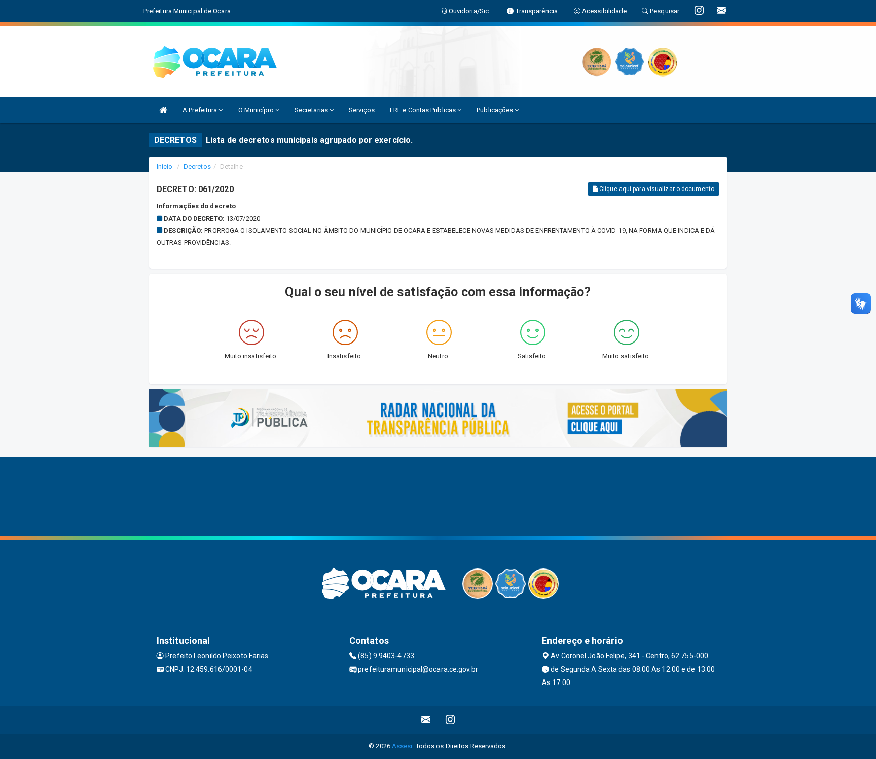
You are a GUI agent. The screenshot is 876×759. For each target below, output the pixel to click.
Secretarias (312, 110)
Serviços (362, 110)
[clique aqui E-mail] (426, 720)
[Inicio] (163, 110)
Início (165, 166)
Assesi (402, 746)
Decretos (197, 166)
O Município (256, 110)
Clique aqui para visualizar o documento (656, 189)
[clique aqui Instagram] (450, 720)
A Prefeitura (200, 110)
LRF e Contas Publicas (423, 110)
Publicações (496, 110)
